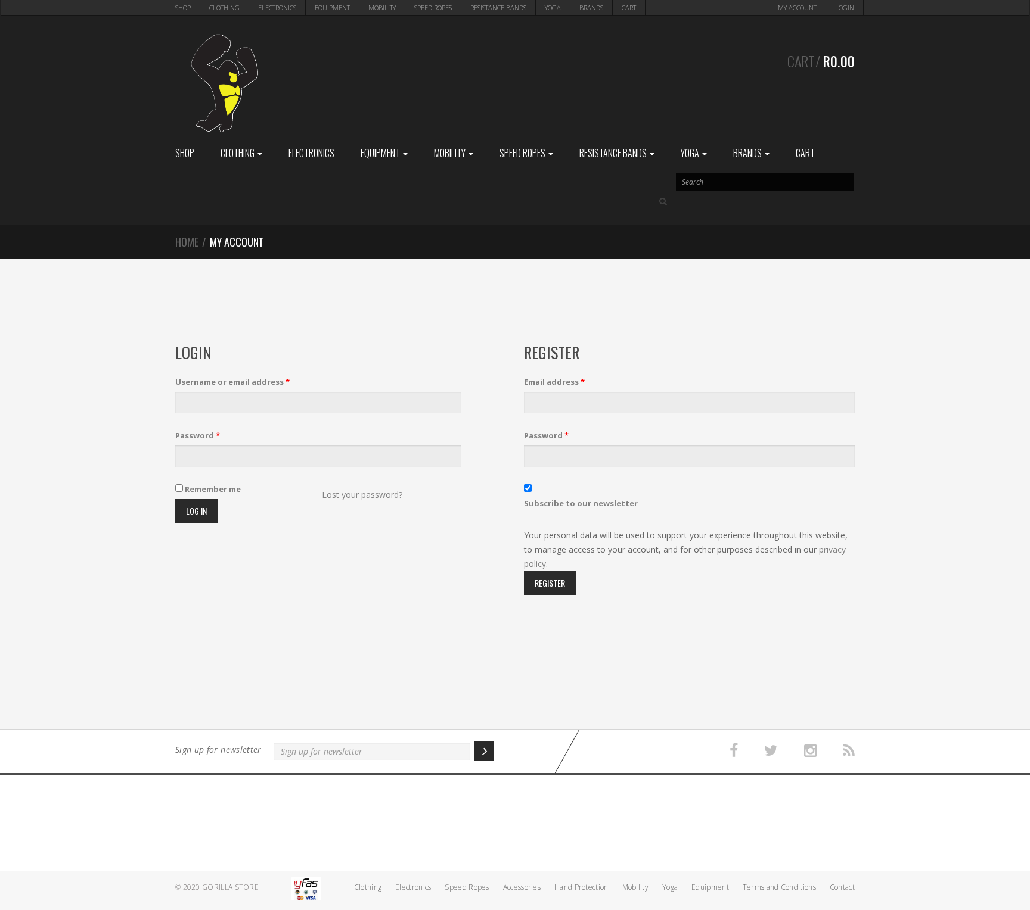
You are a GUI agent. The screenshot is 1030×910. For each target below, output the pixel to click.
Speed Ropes (433, 7)
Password (197, 435)
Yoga (553, 7)
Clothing (224, 7)
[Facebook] (734, 750)
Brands (591, 7)
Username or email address (232, 381)
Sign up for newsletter (218, 749)
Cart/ (821, 61)
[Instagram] (810, 750)
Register (550, 582)
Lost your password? (362, 494)
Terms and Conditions (779, 887)
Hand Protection (581, 887)
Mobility (382, 7)
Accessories (522, 887)
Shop (183, 7)
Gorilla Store (230, 887)
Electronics (277, 7)
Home (186, 242)
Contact (842, 887)
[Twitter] (771, 750)
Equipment (332, 7)
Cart (629, 7)
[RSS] (849, 750)
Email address (554, 381)
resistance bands (498, 7)
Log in (196, 510)
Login (844, 7)
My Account (797, 7)
